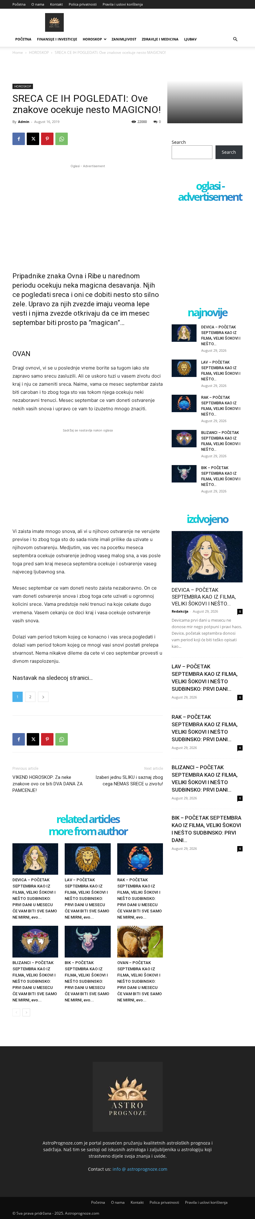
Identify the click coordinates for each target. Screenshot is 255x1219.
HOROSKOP (92, 39)
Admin (23, 121)
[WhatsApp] (61, 139)
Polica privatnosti (83, 4)
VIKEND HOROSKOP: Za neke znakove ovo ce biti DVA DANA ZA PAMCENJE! (47, 783)
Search (179, 142)
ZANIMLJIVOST (124, 39)
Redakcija (180, 611)
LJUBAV (190, 39)
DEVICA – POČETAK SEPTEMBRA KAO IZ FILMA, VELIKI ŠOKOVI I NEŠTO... (204, 597)
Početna (19, 4)
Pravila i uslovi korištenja (123, 4)
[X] (33, 139)
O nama (37, 4)
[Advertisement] (87, 213)
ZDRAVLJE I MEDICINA (160, 39)
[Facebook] (18, 139)
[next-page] (26, 1012)
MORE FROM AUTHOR (88, 832)
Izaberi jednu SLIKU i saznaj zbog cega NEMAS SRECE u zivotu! (129, 780)
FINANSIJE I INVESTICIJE (57, 39)
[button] (235, 39)
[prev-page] (16, 1012)
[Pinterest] (47, 139)
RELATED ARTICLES (87, 819)
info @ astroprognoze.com (140, 1169)
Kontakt (56, 4)
